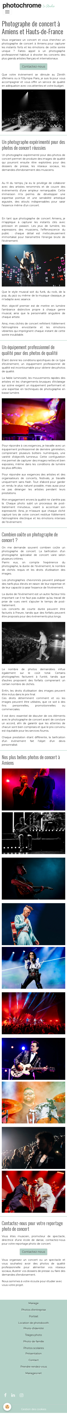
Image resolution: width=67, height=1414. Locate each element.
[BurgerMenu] (7, 12)
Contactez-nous (33, 66)
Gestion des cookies (33, 1409)
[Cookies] (7, 1407)
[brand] (29, 6)
